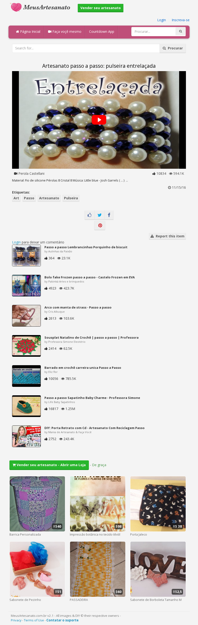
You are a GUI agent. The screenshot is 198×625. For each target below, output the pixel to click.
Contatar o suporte (62, 620)
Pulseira (71, 198)
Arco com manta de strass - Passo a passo (78, 307)
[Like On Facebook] (90, 215)
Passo (29, 198)
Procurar (174, 48)
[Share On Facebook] (109, 215)
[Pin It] (99, 225)
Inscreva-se (181, 20)
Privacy (16, 620)
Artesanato (49, 198)
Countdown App (101, 31)
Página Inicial (29, 31)
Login (161, 20)
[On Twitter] (99, 215)
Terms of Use (34, 620)
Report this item (169, 236)
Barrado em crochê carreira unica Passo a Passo (82, 367)
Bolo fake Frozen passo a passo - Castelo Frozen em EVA (89, 277)
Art (16, 198)
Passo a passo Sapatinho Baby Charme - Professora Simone (92, 398)
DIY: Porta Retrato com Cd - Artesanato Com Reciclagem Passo (94, 428)
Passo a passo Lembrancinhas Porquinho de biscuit (85, 247)
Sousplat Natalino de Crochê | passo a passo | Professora (91, 337)
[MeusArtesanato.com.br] (41, 7)
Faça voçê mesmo (66, 31)
